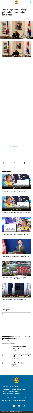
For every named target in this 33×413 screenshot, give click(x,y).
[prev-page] (3, 371)
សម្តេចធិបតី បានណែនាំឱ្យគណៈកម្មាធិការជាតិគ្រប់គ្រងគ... (21, 364)
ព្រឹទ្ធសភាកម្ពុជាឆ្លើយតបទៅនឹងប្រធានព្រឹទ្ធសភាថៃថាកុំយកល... (15, 234)
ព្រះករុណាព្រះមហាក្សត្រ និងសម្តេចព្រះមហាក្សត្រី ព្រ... (19, 348)
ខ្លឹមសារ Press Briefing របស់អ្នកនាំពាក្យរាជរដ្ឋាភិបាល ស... (16, 256)
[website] (24, 406)
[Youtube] (19, 406)
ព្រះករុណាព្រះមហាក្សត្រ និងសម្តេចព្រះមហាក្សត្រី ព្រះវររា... (15, 300)
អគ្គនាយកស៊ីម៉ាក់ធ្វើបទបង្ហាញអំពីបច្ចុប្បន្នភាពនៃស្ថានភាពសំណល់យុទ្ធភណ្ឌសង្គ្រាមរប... (16, 337)
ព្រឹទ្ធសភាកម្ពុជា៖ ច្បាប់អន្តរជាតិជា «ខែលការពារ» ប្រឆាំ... (14, 191)
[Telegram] (14, 406)
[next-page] (5, 371)
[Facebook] (9, 406)
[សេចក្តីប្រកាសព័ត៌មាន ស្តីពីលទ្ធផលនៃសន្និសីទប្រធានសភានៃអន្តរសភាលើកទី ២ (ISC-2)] (6, 357)
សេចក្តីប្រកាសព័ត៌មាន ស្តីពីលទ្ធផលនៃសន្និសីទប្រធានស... (21, 356)
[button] (3, 2)
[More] (24, 163)
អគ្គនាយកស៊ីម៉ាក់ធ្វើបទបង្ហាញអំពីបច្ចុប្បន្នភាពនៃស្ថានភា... (14, 278)
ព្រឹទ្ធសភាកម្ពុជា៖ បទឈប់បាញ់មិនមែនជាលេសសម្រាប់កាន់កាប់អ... (16, 213)
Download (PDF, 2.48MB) (10, 147)
